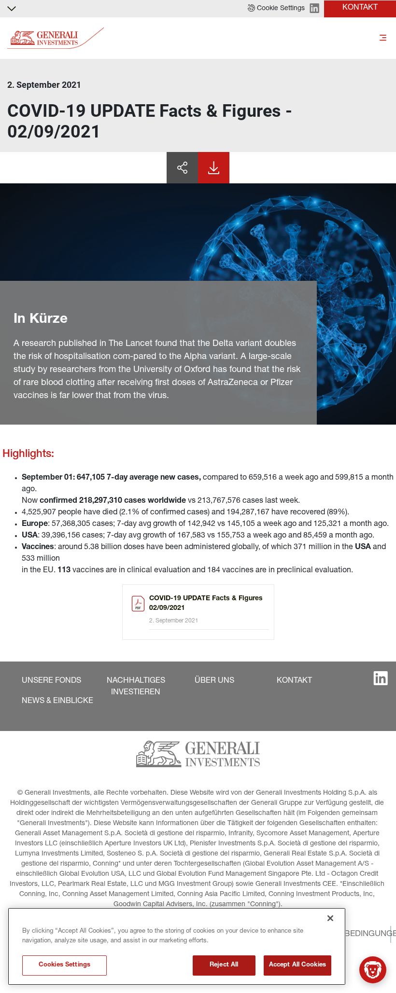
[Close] (330, 918)
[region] (177, 946)
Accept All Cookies (297, 965)
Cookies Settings (64, 965)
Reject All (224, 965)
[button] (276, 8)
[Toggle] (383, 38)
